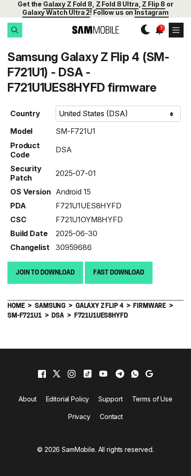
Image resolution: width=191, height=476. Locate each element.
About (27, 399)
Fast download (118, 272)
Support (110, 399)
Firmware (149, 306)
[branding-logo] (95, 30)
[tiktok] (87, 373)
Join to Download (45, 272)
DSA (64, 149)
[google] (149, 373)
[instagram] (71, 373)
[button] (14, 30)
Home (16, 306)
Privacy (79, 416)
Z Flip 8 (153, 4)
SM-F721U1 (76, 131)
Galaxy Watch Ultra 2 (56, 12)
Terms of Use (152, 399)
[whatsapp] (135, 373)
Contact (111, 416)
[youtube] (103, 373)
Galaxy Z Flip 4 (99, 306)
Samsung (50, 306)
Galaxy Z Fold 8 (67, 4)
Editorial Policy (67, 399)
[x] (56, 373)
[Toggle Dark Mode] (143, 29)
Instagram (151, 12)
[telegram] (120, 373)
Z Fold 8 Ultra (117, 4)
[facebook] (42, 373)
